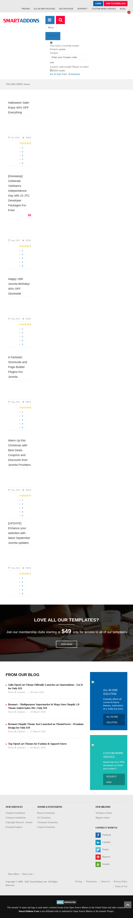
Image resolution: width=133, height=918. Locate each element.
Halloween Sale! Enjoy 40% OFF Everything (18, 107)
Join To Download (116, 3)
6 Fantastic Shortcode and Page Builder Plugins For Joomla (17, 367)
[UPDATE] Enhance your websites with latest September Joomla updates (19, 533)
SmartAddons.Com (29, 911)
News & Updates (16, 692)
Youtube (106, 864)
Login (98, 3)
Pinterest (106, 857)
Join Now (66, 644)
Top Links (53, 35)
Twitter (105, 849)
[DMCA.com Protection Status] (66, 902)
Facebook (106, 835)
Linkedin (106, 842)
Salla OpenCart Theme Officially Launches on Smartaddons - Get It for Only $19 (45, 686)
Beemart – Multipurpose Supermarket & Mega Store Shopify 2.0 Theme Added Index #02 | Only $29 (43, 706)
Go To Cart (55, 74)
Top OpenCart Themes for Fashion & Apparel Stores (37, 743)
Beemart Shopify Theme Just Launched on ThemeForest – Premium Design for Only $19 (45, 726)
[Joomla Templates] (21, 20)
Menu (51, 27)
